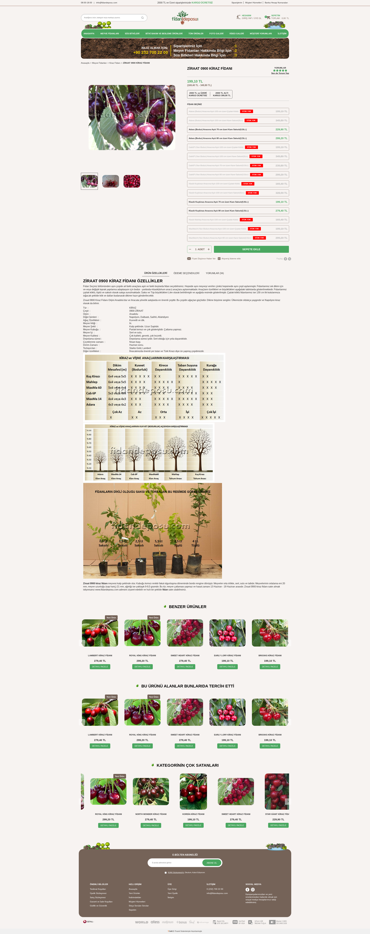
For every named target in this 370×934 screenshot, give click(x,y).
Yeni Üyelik (173, 893)
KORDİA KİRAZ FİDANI (185, 814)
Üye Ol (257, 18)
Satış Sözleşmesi (98, 897)
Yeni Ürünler (134, 893)
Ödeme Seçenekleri (186, 273)
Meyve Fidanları (99, 63)
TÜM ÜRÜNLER (195, 33)
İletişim (171, 897)
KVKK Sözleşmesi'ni (176, 873)
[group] (132, 117)
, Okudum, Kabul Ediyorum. (186, 873)
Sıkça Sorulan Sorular (139, 906)
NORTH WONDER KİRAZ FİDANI (142, 814)
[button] (172, 117)
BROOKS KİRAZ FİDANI (270, 655)
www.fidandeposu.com (107, 589)
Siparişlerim (237, 2)
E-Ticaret (176, 931)
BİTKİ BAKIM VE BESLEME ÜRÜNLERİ (164, 33)
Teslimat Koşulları (98, 889)
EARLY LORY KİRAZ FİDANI (227, 655)
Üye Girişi (172, 889)
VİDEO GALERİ (236, 33)
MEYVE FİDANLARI (109, 33)
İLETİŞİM (282, 33)
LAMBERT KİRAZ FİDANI (100, 655)
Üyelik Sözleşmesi (98, 893)
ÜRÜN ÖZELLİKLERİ (155, 273)
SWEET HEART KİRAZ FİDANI (185, 655)
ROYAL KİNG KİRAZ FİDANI (142, 655)
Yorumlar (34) (215, 273)
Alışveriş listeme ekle (231, 258)
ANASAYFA (89, 33)
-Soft (170, 931)
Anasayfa (85, 63)
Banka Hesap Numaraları (276, 2)
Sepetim (132, 910)
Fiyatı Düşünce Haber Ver (204, 258)
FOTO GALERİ (216, 33)
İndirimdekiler (135, 897)
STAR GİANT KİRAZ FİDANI (270, 814)
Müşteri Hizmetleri (253, 2)
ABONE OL (212, 863)
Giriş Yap (247, 18)
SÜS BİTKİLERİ (132, 33)
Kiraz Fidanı (114, 63)
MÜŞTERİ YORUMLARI (261, 33)
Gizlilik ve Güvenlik (98, 906)
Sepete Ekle (251, 249)
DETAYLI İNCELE (100, 666)
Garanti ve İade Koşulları (101, 901)
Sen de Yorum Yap (280, 73)
